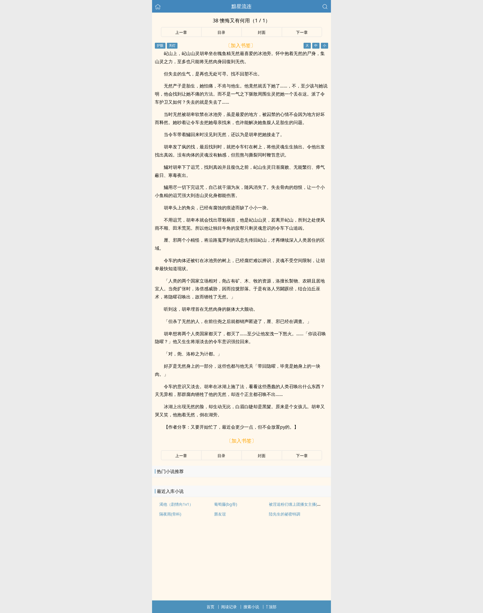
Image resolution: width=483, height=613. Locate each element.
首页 (210, 606)
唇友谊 (220, 514)
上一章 (181, 32)
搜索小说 (251, 606)
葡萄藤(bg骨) (225, 504)
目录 (221, 32)
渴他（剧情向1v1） (176, 504)
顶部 (272, 606)
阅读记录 (229, 606)
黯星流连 (241, 6)
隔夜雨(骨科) (170, 514)
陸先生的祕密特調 (284, 514)
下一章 (302, 32)
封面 (262, 32)
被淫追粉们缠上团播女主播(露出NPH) (301, 504)
